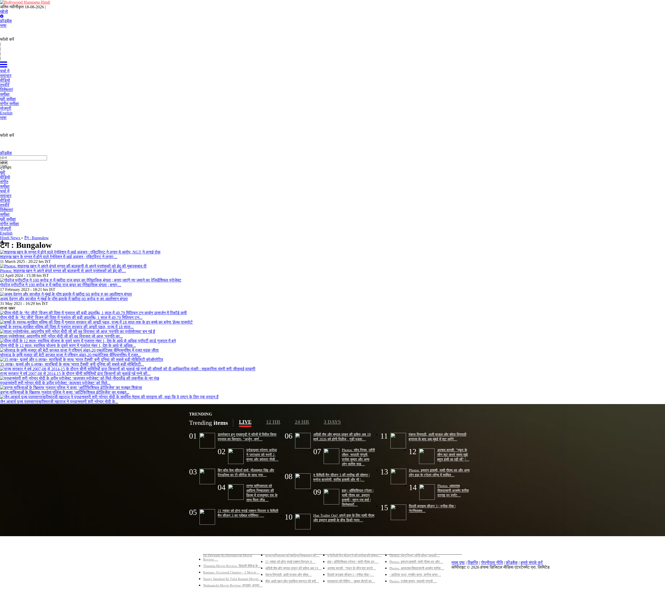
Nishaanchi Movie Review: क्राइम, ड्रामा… (233, 585)
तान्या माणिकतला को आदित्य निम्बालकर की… (292, 555)
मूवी (2, 172)
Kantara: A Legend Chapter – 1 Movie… (231, 572)
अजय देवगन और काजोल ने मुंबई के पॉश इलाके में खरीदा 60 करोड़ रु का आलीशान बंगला (64, 299)
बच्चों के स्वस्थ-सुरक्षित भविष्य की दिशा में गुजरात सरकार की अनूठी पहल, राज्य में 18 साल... (67, 327)
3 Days (332, 422)
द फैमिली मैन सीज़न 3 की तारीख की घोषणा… (354, 555)
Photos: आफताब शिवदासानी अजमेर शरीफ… (416, 568)
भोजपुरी (5, 228)
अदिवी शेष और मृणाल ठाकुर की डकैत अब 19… (293, 568)
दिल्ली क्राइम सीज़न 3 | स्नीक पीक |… (350, 575)
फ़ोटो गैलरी (397, 546)
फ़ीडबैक (6, 21)
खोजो (4, 11)
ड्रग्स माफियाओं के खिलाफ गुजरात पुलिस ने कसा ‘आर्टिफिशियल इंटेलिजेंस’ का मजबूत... (64, 392)
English (6, 233)
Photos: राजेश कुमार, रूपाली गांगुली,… (413, 581)
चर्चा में (4, 191)
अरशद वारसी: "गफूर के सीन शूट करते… (351, 568)
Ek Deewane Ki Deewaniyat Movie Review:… (227, 557)
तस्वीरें (4, 205)
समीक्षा (5, 186)
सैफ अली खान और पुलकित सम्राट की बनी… (292, 581)
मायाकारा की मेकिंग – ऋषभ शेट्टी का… (351, 581)
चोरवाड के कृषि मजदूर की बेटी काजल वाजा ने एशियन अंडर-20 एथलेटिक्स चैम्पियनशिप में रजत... (70, 355)
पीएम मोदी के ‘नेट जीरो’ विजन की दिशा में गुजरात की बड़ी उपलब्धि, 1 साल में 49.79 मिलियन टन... (71, 317)
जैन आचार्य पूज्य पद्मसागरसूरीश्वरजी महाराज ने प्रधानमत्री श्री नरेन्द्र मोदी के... (59, 401)
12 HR (273, 422)
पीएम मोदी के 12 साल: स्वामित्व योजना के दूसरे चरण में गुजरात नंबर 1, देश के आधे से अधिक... (68, 345)
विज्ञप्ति (473, 562)
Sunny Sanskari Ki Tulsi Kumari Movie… (232, 579)
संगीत (4, 182)
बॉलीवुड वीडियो (338, 546)
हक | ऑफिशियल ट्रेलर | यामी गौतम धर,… (352, 562)
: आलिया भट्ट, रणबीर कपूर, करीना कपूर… (415, 575)
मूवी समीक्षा (8, 219)
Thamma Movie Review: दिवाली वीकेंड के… (232, 566)
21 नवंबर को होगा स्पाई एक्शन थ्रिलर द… (290, 562)
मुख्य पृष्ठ (458, 562)
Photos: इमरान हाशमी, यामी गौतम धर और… (416, 562)
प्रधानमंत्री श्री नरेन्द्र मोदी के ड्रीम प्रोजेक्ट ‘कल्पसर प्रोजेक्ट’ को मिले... (55, 383)
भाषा (3, 25)
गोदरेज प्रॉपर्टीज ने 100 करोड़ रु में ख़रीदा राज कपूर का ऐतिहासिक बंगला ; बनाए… (60, 285)
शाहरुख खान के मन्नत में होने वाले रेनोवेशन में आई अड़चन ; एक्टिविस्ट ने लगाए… (58, 257)
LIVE (245, 422)
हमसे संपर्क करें (532, 562)
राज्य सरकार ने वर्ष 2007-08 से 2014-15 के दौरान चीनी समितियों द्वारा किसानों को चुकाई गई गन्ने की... (75, 373)
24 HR (302, 422)
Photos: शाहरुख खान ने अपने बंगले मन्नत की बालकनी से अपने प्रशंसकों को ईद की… (63, 271)
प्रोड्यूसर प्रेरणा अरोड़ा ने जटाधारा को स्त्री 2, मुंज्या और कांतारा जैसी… (262, 454)
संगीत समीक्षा (9, 224)
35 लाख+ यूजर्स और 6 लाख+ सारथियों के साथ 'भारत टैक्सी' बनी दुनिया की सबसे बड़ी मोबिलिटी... (72, 364)
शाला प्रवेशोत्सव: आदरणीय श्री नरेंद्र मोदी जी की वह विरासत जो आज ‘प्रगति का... (61, 336)
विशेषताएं (6, 210)
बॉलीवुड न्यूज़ (274, 546)
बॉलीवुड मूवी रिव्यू (215, 546)
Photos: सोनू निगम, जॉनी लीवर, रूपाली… (414, 555)
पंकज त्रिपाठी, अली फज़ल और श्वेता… (288, 575)
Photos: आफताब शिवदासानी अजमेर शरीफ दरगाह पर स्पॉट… (453, 490)
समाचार (5, 196)
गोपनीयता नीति (492, 562)
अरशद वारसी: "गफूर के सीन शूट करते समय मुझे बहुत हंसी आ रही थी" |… (453, 454)
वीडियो (5, 177)
